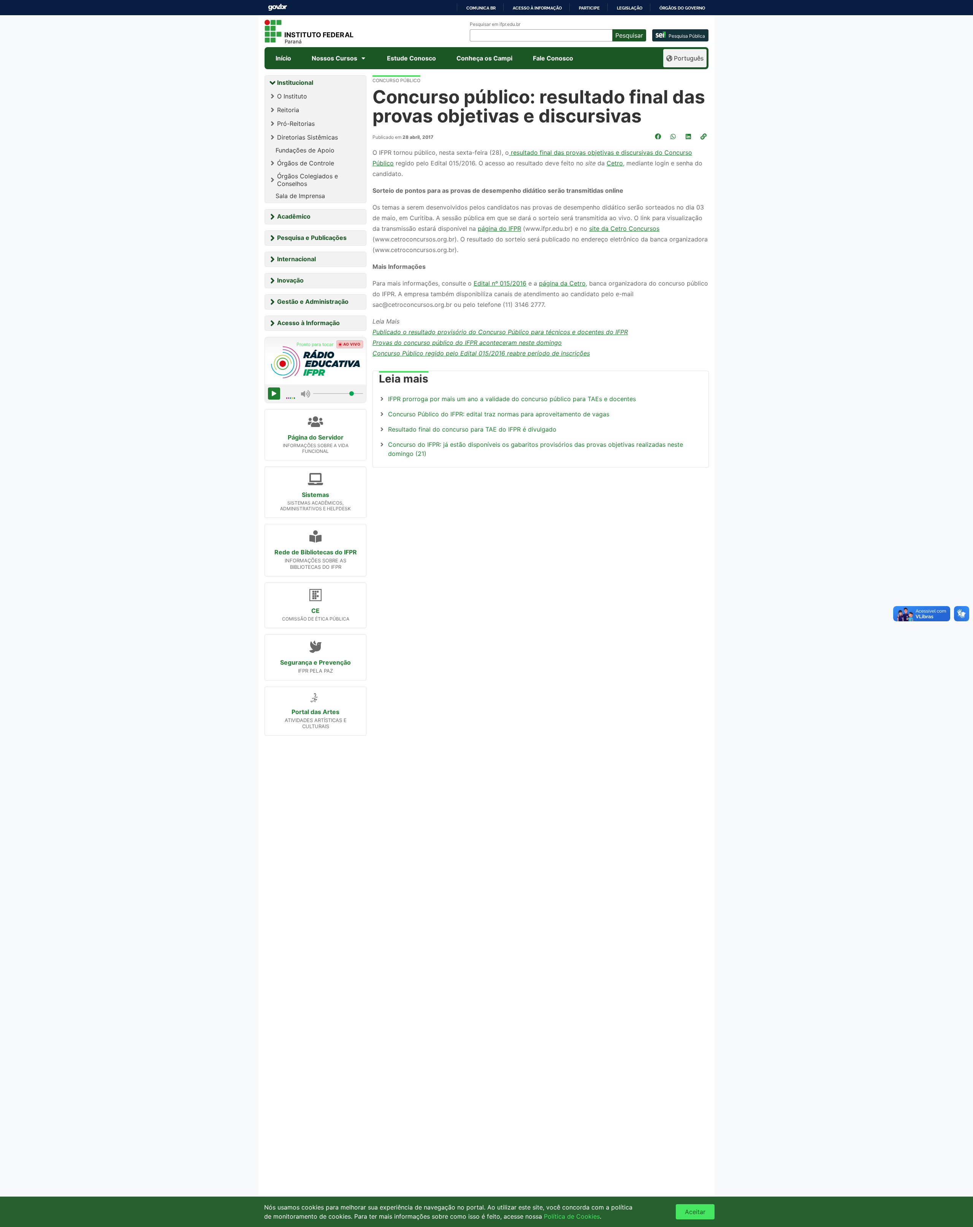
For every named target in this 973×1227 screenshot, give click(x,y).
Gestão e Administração (313, 301)
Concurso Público (396, 80)
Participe (589, 8)
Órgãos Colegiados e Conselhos (307, 179)
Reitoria (288, 110)
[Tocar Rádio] (274, 393)
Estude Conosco (411, 58)
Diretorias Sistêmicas (307, 137)
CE (315, 610)
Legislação (629, 8)
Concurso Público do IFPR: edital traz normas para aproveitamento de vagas (498, 414)
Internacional (296, 259)
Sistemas (315, 494)
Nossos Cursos (334, 58)
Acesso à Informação (308, 323)
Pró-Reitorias (296, 123)
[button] (704, 136)
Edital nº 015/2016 (500, 283)
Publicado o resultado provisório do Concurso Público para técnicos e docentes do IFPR (500, 332)
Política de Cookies (572, 1216)
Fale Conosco (553, 58)
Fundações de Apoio (305, 150)
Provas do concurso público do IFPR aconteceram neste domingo (467, 342)
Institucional (295, 82)
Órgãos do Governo (682, 8)
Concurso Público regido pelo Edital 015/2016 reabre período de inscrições (481, 353)
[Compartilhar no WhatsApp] (673, 136)
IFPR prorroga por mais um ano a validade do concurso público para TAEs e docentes (512, 399)
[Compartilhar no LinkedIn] (689, 136)
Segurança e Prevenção (315, 662)
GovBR (277, 7)
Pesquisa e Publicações (312, 237)
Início (283, 58)
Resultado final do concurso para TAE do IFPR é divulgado (472, 429)
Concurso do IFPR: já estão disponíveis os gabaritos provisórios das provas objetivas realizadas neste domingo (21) (535, 449)
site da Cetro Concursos (624, 228)
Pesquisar (629, 35)
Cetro (615, 163)
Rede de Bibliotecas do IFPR (315, 552)
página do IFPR (499, 228)
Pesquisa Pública (687, 36)
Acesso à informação (537, 8)
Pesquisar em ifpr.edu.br (495, 24)
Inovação (290, 280)
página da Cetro (562, 283)
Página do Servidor (316, 437)
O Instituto (292, 96)
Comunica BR (481, 8)
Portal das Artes (315, 712)
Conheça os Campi (484, 58)
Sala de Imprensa (300, 196)
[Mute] (305, 393)
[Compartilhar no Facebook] (658, 136)
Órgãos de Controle (305, 163)
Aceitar (695, 1212)
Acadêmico (294, 216)
